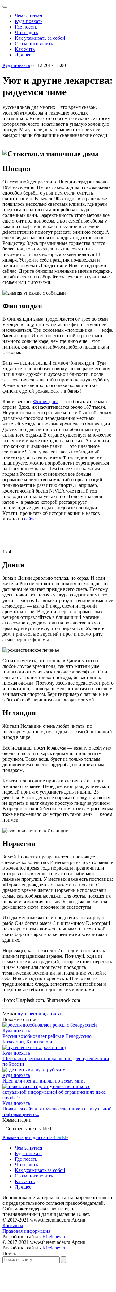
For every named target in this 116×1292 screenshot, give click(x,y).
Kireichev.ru (54, 1236)
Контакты (12, 1225)
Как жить (25, 49)
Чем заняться (28, 15)
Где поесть (26, 26)
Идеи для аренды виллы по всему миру (44, 1080)
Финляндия (45, 401)
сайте (30, 518)
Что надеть (26, 32)
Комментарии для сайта (35, 1137)
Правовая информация (26, 1231)
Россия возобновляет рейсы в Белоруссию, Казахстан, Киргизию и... (47, 1038)
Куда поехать (28, 21)
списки (54, 1013)
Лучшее (23, 54)
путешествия (31, 1013)
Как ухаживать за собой (40, 38)
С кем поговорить (34, 43)
